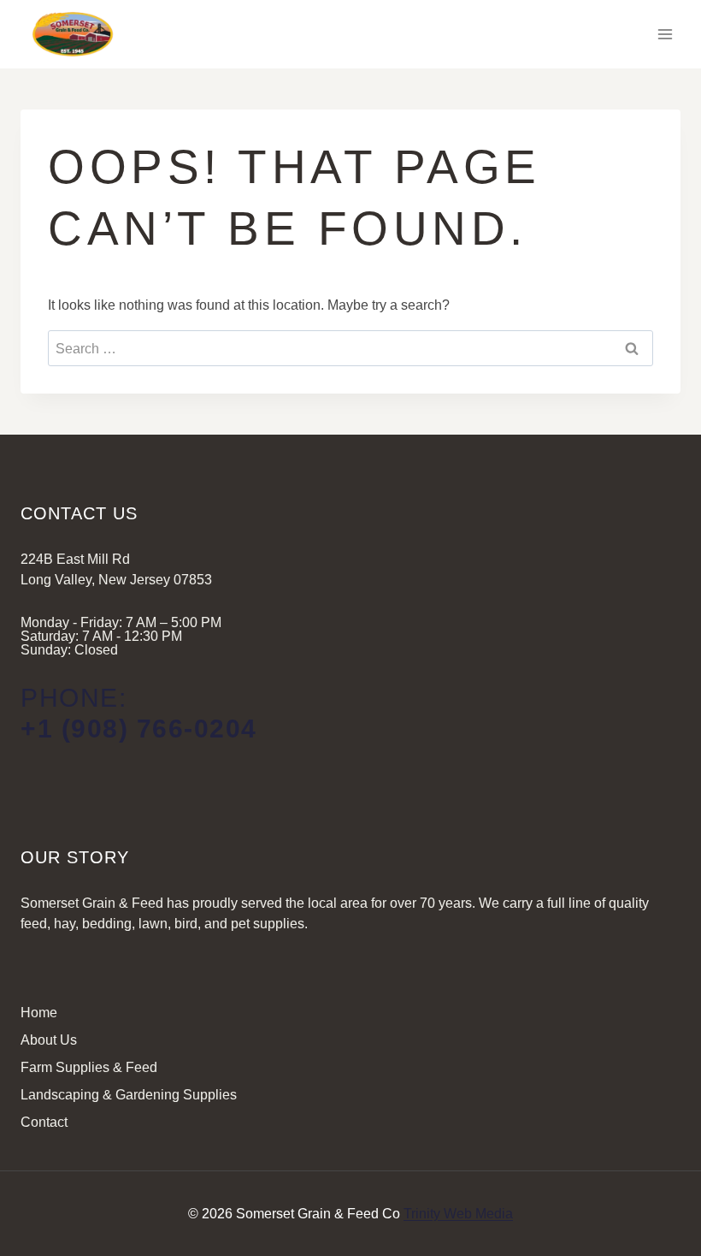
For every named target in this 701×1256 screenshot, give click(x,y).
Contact (44, 1122)
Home (39, 1012)
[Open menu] (664, 34)
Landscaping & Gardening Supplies (129, 1094)
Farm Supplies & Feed (89, 1067)
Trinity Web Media (458, 1213)
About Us (49, 1040)
